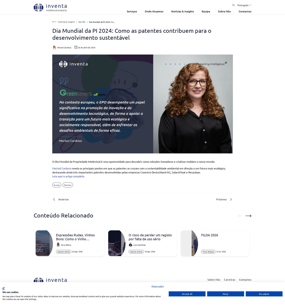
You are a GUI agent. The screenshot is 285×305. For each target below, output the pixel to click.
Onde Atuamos (154, 11)
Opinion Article (64, 251)
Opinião (81, 21)
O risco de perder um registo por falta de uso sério (150, 237)
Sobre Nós (224, 11)
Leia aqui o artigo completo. (68, 176)
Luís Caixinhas (139, 245)
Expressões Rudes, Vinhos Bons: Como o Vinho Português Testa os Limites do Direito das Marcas (78, 237)
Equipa (206, 11)
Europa (57, 185)
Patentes (67, 185)
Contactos (245, 11)
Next (248, 216)
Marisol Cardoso (61, 168)
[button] (243, 5)
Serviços (132, 11)
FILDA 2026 (209, 235)
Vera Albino (66, 245)
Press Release (208, 251)
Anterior (63, 199)
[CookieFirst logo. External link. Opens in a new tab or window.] (3, 288)
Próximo (221, 199)
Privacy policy (158, 286)
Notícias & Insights (182, 11)
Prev (240, 216)
